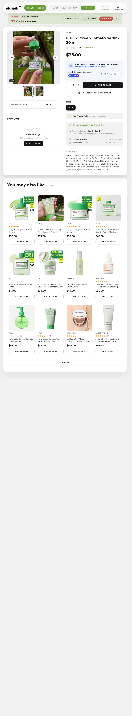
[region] (33, 57)
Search (89, 8)
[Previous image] (12, 57)
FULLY (68, 33)
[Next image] (55, 57)
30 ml (70, 107)
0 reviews (88, 48)
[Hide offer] (116, 19)
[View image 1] (28, 91)
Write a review (33, 144)
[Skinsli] (14, 8)
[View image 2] (39, 91)
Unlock (107, 19)
